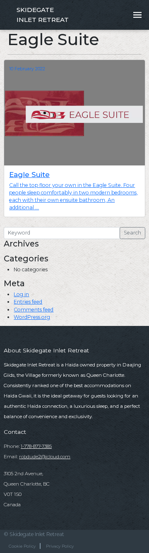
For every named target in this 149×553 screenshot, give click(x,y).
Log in (21, 294)
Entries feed (28, 302)
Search (132, 233)
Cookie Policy (22, 545)
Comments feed (33, 309)
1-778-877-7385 (36, 446)
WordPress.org (32, 317)
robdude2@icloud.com (44, 457)
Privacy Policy (60, 545)
